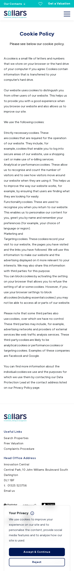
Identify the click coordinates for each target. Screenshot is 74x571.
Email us (9, 491)
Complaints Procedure (19, 449)
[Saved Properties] (40, 4)
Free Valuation (13, 443)
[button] (67, 13)
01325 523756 (17, 485)
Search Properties (16, 438)
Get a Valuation (59, 3)
